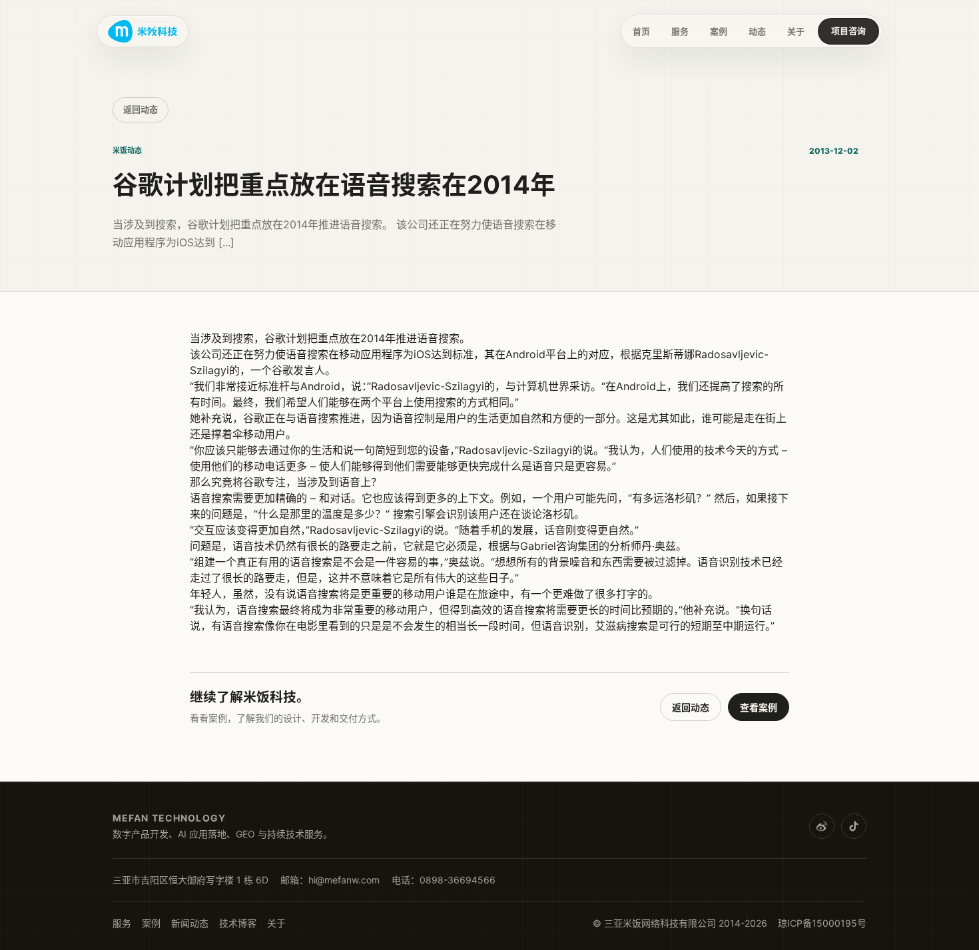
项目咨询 (848, 30)
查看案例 (758, 707)
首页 (641, 31)
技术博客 (237, 923)
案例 (718, 31)
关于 (796, 31)
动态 (757, 31)
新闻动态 (189, 923)
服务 (680, 31)
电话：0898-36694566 (443, 879)
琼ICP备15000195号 (822, 923)
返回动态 (140, 109)
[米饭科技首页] (142, 31)
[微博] (821, 826)
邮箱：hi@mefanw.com (330, 879)
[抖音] (853, 826)
